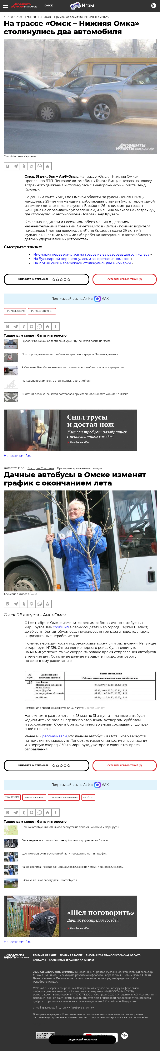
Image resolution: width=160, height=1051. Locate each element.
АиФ (34, 594)
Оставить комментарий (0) (125, 279)
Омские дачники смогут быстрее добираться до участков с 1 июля (65, 840)
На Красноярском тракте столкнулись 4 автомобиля (56, 380)
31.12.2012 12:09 (13, 16)
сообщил (61, 627)
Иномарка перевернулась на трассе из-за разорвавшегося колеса (91, 254)
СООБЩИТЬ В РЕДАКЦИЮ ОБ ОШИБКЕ (71, 960)
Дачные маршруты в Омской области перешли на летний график (64, 853)
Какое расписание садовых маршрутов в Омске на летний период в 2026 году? (73, 866)
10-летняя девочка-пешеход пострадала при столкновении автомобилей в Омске (75, 394)
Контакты (39, 960)
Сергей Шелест (95, 707)
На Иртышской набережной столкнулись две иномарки (82, 263)
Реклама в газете (71, 955)
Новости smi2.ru (17, 456)
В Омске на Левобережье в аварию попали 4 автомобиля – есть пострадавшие (73, 367)
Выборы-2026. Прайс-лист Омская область (113, 955)
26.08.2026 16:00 (14, 468)
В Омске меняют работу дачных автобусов (49, 880)
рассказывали (54, 736)
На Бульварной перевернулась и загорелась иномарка (81, 259)
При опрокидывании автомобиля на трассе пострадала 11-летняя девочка (70, 354)
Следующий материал (82, 1039)
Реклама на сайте (44, 955)
